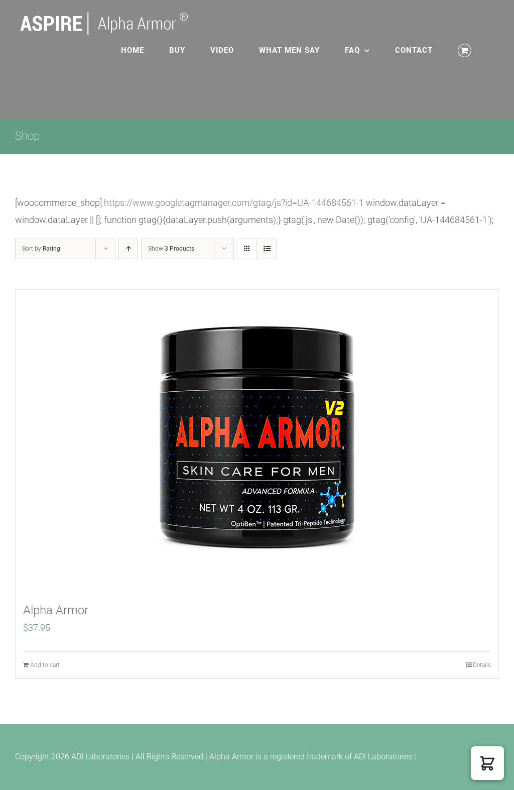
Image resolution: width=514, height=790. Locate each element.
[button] (487, 763)
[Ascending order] (128, 249)
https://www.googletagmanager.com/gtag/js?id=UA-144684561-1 (234, 202)
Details (482, 664)
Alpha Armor (55, 610)
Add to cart (45, 664)
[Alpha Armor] (257, 440)
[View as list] (267, 249)
